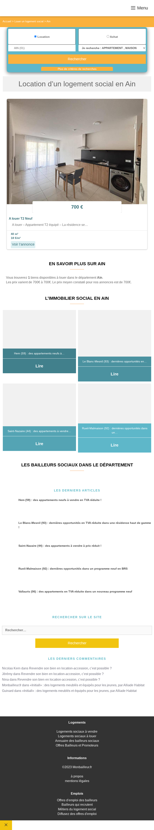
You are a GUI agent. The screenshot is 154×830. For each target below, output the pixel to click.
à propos (77, 776)
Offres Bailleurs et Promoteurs (77, 745)
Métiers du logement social (77, 809)
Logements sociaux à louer (77, 736)
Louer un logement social (29, 21)
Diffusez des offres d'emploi (77, 814)
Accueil (7, 21)
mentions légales (77, 781)
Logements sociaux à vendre (77, 731)
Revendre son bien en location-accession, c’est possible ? (70, 668)
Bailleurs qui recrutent (77, 804)
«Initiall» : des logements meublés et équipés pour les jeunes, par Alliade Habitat (87, 685)
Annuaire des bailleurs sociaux (77, 740)
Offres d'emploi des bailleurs (77, 800)
